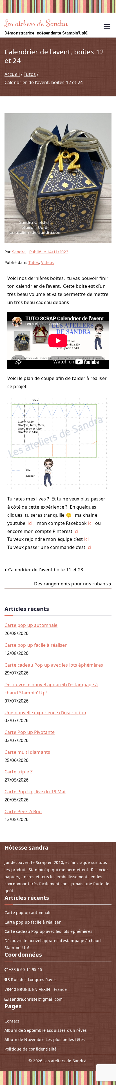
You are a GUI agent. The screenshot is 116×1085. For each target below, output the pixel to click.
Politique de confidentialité (31, 1049)
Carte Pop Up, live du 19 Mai (35, 792)
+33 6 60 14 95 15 (25, 969)
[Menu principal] (106, 27)
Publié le (48, 251)
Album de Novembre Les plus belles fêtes (45, 1039)
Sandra (19, 251)
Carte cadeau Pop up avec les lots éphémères (54, 665)
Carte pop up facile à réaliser (36, 645)
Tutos (33, 262)
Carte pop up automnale (31, 625)
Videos (47, 262)
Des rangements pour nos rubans (71, 584)
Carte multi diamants (27, 752)
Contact (12, 1021)
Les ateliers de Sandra (36, 23)
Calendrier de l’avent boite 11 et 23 (45, 570)
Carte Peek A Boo (23, 811)
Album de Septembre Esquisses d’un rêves (46, 1030)
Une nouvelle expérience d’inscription (45, 713)
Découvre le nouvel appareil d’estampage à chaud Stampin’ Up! (51, 688)
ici (30, 523)
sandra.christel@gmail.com (36, 999)
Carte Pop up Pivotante (30, 732)
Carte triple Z (19, 772)
